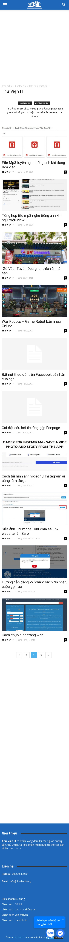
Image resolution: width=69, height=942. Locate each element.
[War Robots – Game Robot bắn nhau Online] (34, 301)
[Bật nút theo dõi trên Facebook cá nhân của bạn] (34, 354)
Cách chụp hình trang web (22, 635)
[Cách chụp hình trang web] (34, 614)
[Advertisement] (34, 46)
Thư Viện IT (8, 172)
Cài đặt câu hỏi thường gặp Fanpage (31, 428)
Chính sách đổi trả (12, 904)
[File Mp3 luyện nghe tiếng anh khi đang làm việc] (34, 142)
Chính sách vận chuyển (15, 914)
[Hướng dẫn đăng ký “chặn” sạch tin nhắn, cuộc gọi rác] (34, 561)
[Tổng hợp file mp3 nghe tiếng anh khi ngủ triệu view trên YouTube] (34, 195)
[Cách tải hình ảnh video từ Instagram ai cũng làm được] (34, 456)
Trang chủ (7, 85)
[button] (64, 5)
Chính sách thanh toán (14, 920)
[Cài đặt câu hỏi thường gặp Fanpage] (34, 407)
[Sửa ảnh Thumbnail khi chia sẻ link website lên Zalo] (34, 509)
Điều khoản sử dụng (13, 898)
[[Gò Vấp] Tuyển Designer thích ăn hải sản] (34, 248)
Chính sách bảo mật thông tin (19, 909)
